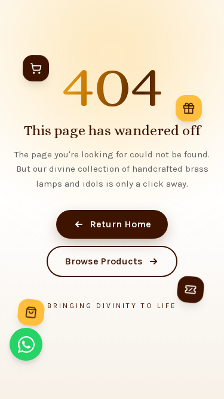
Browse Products (104, 261)
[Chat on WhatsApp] (26, 344)
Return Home (120, 224)
